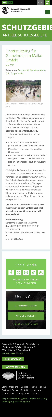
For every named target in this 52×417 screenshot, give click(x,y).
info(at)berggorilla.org (12, 353)
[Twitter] (18, 272)
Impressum (36, 390)
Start (4, 386)
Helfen (34, 386)
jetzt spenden (47, 2)
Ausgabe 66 (23, 70)
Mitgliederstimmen (26, 305)
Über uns (13, 386)
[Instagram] (26, 272)
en (10, 2)
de (4, 2)
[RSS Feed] (41, 272)
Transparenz (23, 393)
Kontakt (24, 390)
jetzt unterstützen (26, 323)
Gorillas (24, 386)
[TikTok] (33, 272)
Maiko (20, 73)
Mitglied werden (26, 315)
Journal (43, 386)
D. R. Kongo (11, 73)
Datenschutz (8, 393)
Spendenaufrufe (37, 70)
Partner (5, 390)
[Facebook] (11, 272)
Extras (15, 390)
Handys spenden (15, 367)
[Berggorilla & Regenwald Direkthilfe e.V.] (16, 10)
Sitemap (35, 393)
